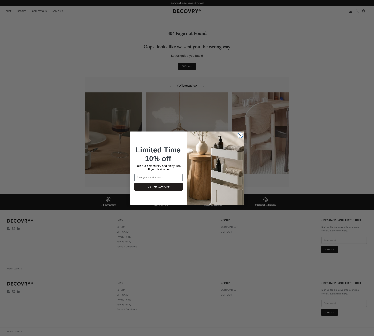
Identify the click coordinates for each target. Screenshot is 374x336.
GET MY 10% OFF (159, 186)
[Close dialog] (240, 135)
